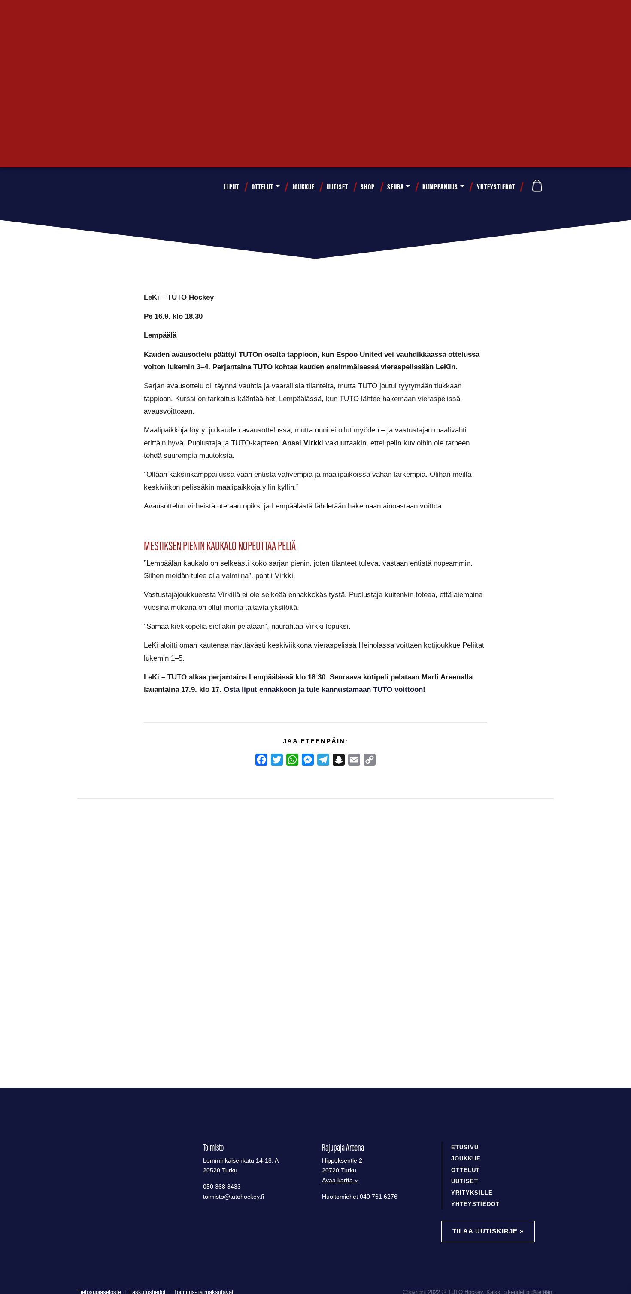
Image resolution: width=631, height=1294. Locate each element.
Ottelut (262, 187)
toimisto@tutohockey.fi (233, 1197)
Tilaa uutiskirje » (488, 1231)
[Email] (354, 760)
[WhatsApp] (292, 760)
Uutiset (337, 187)
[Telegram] (323, 760)
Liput (231, 187)
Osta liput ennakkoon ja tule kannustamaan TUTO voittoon (323, 689)
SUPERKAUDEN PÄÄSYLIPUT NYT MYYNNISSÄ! (134, 949)
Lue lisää (111, 1020)
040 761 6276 (378, 1197)
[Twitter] (277, 760)
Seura (395, 187)
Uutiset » (525, 15)
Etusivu (465, 1147)
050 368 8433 (222, 1187)
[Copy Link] (369, 760)
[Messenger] (308, 760)
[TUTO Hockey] (101, 186)
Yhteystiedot (496, 187)
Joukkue (303, 187)
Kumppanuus (440, 187)
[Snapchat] (338, 760)
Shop (368, 187)
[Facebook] (261, 760)
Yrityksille (472, 1193)
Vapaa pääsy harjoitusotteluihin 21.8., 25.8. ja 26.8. (304, 949)
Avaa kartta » (340, 1180)
